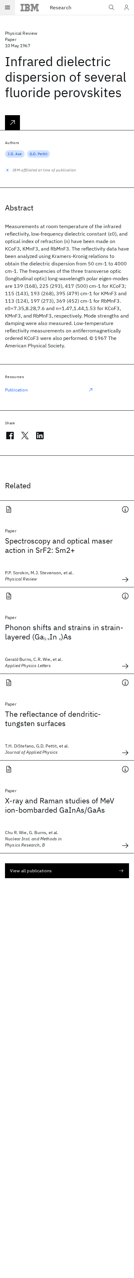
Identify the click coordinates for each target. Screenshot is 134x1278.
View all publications (31, 871)
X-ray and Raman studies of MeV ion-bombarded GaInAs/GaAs (59, 805)
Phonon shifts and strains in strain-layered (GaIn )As (64, 632)
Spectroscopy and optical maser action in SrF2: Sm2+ (59, 545)
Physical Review (21, 33)
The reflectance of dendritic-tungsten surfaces (53, 718)
